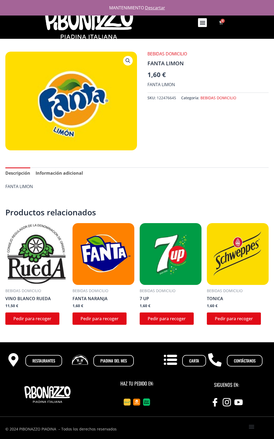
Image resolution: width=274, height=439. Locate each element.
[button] (202, 22)
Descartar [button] (155, 8)
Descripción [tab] (17, 173)
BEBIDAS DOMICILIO (167, 54)
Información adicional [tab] (59, 173)
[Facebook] (215, 402)
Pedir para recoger (32, 319)
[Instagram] (227, 402)
